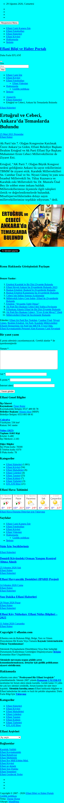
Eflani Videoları (20, 83)
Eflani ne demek (8, 766)
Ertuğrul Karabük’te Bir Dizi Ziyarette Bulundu (29, 284)
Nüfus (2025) (7, 430)
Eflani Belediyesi (8, 755)
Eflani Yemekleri (8, 771)
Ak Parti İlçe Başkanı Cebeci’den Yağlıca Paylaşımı (31, 306)
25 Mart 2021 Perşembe (11, 134)
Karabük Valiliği (8, 749)
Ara (2, 63)
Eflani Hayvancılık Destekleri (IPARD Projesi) (29, 579)
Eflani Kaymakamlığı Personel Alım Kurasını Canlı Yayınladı (30, 328)
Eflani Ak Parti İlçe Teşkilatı (23, 320)
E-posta (4, 379)
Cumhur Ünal (45, 320)
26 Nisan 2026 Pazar (10, 602)
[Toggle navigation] (1, 61)
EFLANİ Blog (13, 484)
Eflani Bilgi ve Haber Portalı (23, 49)
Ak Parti (29, 323)
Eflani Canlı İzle (14, 75)
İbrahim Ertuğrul (16, 323)
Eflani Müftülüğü (8, 757)
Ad (2, 374)
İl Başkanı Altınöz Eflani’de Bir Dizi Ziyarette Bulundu (33, 309)
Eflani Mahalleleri (15, 470)
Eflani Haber (6, 137)
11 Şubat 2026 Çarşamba (12, 623)
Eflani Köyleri (13, 36)
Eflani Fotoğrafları (15, 31)
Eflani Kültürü (13, 478)
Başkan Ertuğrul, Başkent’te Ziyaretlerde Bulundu (30, 290)
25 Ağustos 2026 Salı (10, 567)
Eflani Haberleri (14, 34)
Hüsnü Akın (25, 411)
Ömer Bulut (19, 406)
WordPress (14, 801)
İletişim (9, 42)
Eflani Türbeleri (14, 481)
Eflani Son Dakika (9, 769)
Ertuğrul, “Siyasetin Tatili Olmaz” (22, 304)
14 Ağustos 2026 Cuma (11, 585)
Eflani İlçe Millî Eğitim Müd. (14, 760)
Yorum (4, 348)
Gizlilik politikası (20, 89)
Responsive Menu (9, 23)
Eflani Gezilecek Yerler (11, 774)
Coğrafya (5, 419)
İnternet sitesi (6, 385)
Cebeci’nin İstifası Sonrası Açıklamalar (25, 295)
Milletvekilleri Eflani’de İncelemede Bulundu (28, 315)
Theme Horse (13, 798)
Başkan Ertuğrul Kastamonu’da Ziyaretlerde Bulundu (32, 292)
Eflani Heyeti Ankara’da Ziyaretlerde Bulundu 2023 (31, 287)
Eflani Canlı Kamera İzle (18, 28)
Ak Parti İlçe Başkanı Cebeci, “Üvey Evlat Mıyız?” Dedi (34, 312)
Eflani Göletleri (13, 472)
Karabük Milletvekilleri (45, 323)
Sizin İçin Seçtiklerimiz (14, 546)
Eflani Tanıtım (13, 475)
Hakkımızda (12, 39)
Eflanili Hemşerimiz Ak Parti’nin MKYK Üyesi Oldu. (26, 325)
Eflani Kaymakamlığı (10, 752)
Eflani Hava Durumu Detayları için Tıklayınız (22, 511)
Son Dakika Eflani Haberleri (18, 596)
